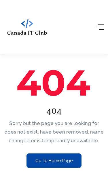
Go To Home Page (54, 160)
